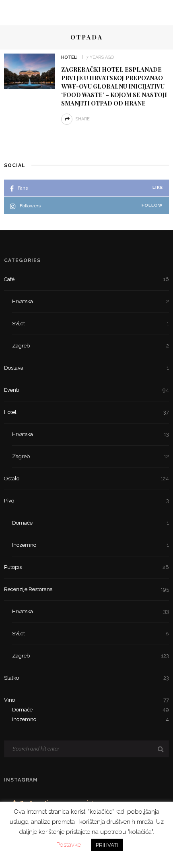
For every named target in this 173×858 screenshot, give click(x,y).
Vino (86, 700)
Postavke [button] (68, 844)
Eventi (86, 390)
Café (86, 279)
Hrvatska (90, 301)
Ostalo (86, 479)
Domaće (90, 523)
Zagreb (90, 346)
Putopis (86, 567)
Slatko (86, 678)
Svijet (90, 323)
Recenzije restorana (86, 589)
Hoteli (69, 57)
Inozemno (90, 545)
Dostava (86, 368)
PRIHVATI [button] (107, 845)
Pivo (86, 501)
